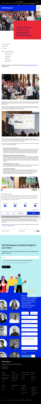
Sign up (13, 387)
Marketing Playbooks (15, 377)
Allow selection (20, 213)
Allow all (33, 213)
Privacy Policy (25, 262)
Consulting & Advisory (25, 374)
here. (25, 352)
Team (3, 390)
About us (3, 387)
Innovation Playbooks (15, 374)
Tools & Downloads (24, 392)
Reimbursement (14, 380)
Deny (7, 213)
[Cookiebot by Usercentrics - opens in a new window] (32, 190)
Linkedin (3, 381)
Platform (22, 377)
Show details (35, 209)
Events (32, 380)
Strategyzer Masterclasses (31, 65)
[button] (38, 8)
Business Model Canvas (24, 388)
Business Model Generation (34, 388)
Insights (32, 374)
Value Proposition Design (34, 390)
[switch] (15, 206)
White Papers (33, 377)
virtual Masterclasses (10, 225)
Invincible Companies (35, 392)
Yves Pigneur (4, 101)
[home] (7, 8)
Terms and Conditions (17, 262)
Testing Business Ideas (34, 394)
